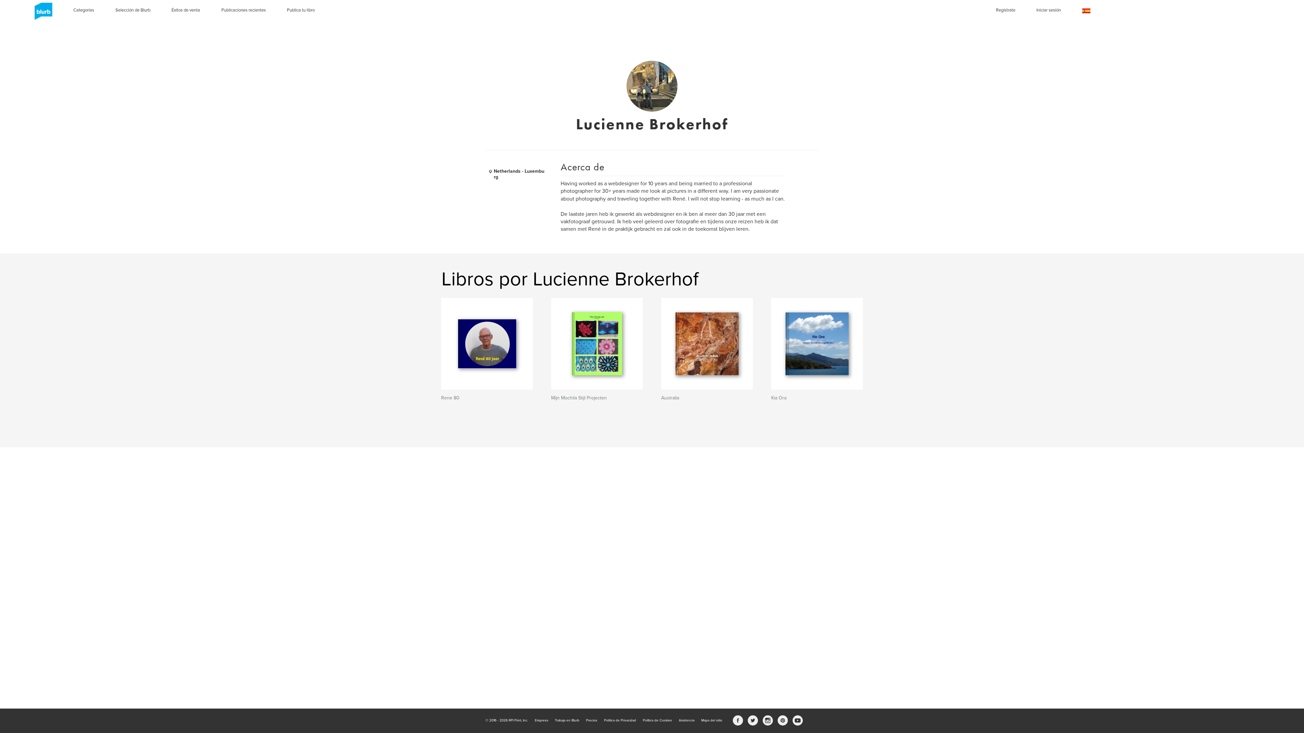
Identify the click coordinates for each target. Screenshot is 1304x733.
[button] (1086, 11)
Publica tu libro (301, 10)
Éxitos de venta (185, 10)
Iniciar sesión (1048, 10)
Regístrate (1005, 10)
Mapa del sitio (711, 720)
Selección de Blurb (132, 10)
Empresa (541, 720)
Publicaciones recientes (243, 10)
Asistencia (686, 720)
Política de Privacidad (620, 720)
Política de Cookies (657, 720)
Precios (591, 720)
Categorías (83, 10)
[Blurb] (41, 13)
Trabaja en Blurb (567, 720)
